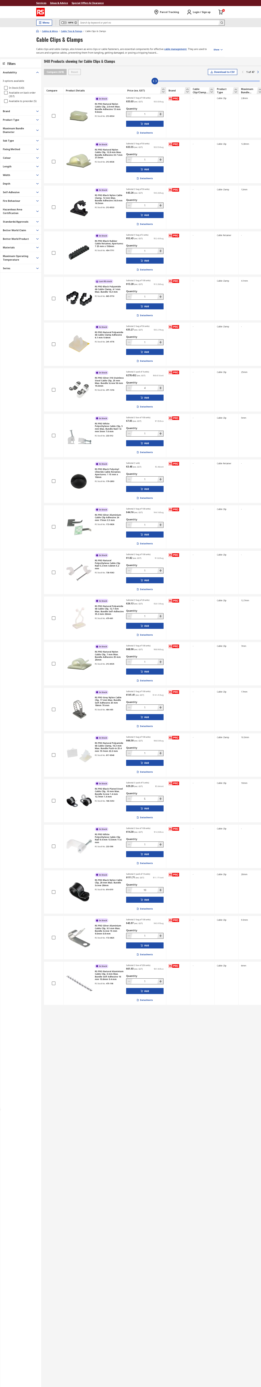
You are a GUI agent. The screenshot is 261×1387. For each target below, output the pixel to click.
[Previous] (243, 72)
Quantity (131, 108)
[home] (37, 31)
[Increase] (160, 114)
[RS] (40, 12)
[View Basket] (221, 12)
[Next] (258, 72)
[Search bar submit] (221, 22)
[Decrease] (129, 114)
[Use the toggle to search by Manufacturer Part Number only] (75, 22)
